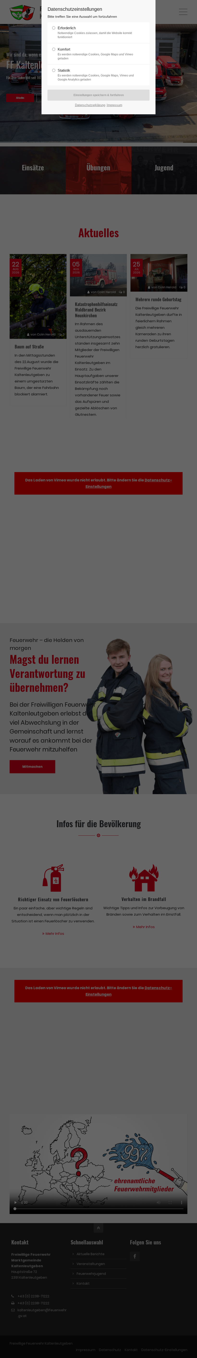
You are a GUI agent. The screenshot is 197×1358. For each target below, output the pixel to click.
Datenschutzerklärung (90, 105)
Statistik (96, 74)
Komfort (95, 53)
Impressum (114, 105)
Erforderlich (95, 32)
